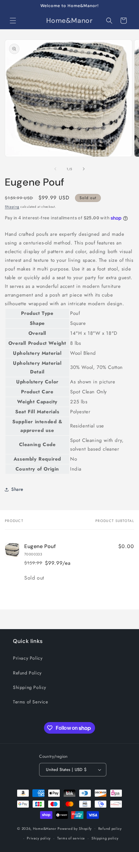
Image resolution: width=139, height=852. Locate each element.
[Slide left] (55, 169)
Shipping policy (105, 838)
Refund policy (110, 828)
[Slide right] (84, 169)
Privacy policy (39, 838)
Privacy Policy (27, 658)
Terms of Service (30, 702)
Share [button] (17, 489)
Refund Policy (27, 673)
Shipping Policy (29, 687)
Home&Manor (45, 828)
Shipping (12, 206)
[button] (13, 21)
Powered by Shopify (75, 828)
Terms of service (71, 838)
